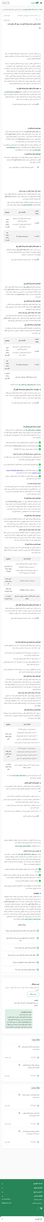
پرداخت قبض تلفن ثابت (19, 775)
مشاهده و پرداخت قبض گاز (33, 430)
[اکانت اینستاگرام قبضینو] (3, 1209)
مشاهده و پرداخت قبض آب (11, 92)
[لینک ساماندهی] (39, 1210)
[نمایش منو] (41, 2)
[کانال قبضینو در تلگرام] (13, 1209)
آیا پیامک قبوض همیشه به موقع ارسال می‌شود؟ (24, 962)
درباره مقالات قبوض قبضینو (30, 9)
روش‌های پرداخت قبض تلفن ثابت (27, 854)
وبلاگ (40, 9)
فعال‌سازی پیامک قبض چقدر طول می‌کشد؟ (25, 948)
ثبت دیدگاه (33, 994)
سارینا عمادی (7, 16)
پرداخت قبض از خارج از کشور (33, 919)
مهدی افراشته (6, 20)
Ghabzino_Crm (6, 1203)
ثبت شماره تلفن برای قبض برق (27, 385)
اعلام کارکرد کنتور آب (26, 205)
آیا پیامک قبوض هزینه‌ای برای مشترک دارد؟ (25, 970)
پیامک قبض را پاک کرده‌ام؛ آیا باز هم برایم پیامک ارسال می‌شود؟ (20, 931)
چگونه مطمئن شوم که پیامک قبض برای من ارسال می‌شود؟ (22, 955)
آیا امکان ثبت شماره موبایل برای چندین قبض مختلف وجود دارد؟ (20, 939)
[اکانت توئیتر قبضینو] (8, 1209)
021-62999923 (6, 1199)
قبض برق (26, 287)
